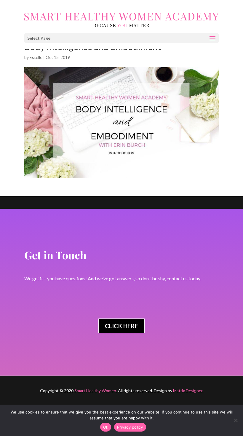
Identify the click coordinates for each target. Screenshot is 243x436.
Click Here (121, 325)
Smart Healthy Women (95, 390)
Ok (105, 427)
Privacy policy (130, 427)
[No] (236, 420)
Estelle (36, 57)
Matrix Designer (187, 390)
